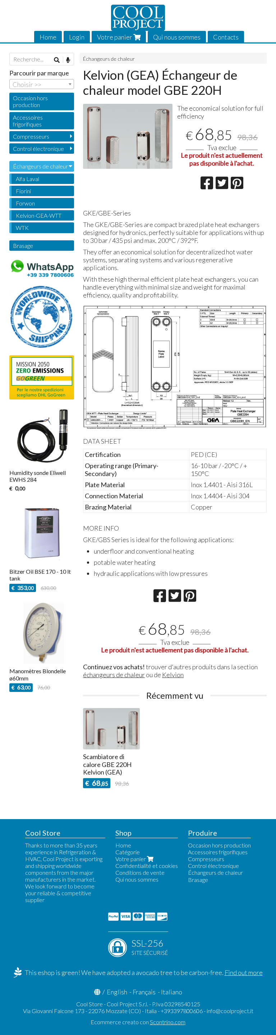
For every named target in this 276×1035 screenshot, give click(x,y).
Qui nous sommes (177, 37)
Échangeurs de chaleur (109, 59)
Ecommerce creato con (138, 1021)
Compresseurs (31, 136)
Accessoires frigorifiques (28, 121)
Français (144, 992)
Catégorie (127, 852)
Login (76, 37)
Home (48, 37)
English (117, 992)
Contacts (226, 37)
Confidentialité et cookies (146, 865)
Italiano (171, 992)
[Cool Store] (138, 18)
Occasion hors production (30, 101)
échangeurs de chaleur (114, 675)
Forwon (25, 203)
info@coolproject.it (230, 1010)
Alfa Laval (27, 178)
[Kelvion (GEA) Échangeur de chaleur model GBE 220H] (127, 136)
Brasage (23, 245)
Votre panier (115, 37)
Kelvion (173, 675)
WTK (22, 227)
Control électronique (38, 148)
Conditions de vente (140, 872)
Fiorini (23, 191)
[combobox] (41, 84)
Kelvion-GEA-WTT (38, 215)
